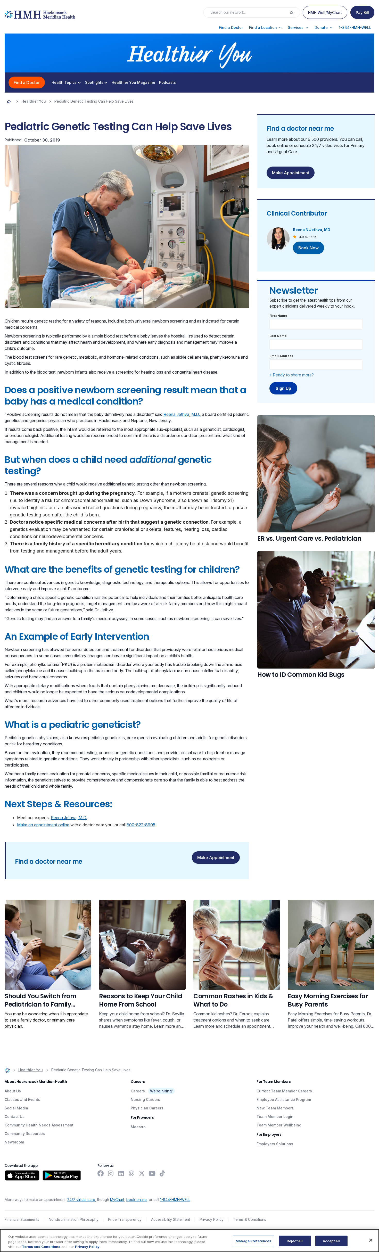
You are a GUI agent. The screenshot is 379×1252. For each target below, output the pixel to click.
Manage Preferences (253, 1241)
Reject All (295, 1241)
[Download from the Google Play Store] (62, 1175)
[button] (231, 27)
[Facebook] (100, 1173)
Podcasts (167, 82)
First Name (278, 316)
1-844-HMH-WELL (175, 1199)
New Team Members (275, 1108)
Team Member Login (275, 1116)
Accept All (331, 1241)
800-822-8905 (141, 824)
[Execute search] (295, 12)
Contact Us (14, 1116)
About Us (13, 1091)
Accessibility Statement (170, 1219)
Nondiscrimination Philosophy (73, 1219)
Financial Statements (22, 1219)
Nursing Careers (145, 1099)
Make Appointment (215, 857)
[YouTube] (152, 1173)
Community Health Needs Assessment (39, 1125)
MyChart (117, 1199)
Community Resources (25, 1133)
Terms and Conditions (41, 1247)
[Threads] (131, 1173)
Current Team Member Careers (284, 1091)
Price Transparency (125, 1219)
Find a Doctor (27, 82)
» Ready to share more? (291, 374)
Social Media (16, 1108)
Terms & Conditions (249, 1219)
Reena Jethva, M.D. (181, 414)
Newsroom (14, 1142)
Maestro (138, 1127)
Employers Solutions (275, 1144)
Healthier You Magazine (133, 82)
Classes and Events (22, 1099)
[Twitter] (142, 1173)
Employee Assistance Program (284, 1099)
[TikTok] (162, 1173)
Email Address (281, 356)
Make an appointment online (43, 824)
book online (136, 1199)
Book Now (308, 247)
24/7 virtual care (81, 1199)
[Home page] (9, 101)
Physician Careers (147, 1108)
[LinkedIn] (121, 1173)
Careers (138, 1091)
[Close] (370, 1240)
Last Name (278, 336)
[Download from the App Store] (22, 1175)
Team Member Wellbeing (279, 1125)
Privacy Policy (212, 1219)
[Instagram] (111, 1173)
